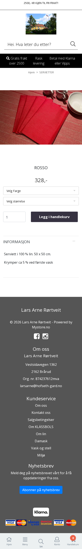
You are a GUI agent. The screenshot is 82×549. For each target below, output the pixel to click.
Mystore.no (41, 327)
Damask (41, 441)
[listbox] (41, 191)
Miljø (41, 455)
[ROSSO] (41, 118)
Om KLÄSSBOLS (41, 426)
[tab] (41, 241)
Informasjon (16, 241)
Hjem (31, 72)
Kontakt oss (41, 412)
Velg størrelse (16, 201)
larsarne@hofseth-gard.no (41, 386)
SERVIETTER (46, 72)
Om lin (41, 434)
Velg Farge (14, 191)
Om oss (41, 405)
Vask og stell (41, 448)
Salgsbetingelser (41, 419)
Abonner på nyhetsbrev (41, 490)
